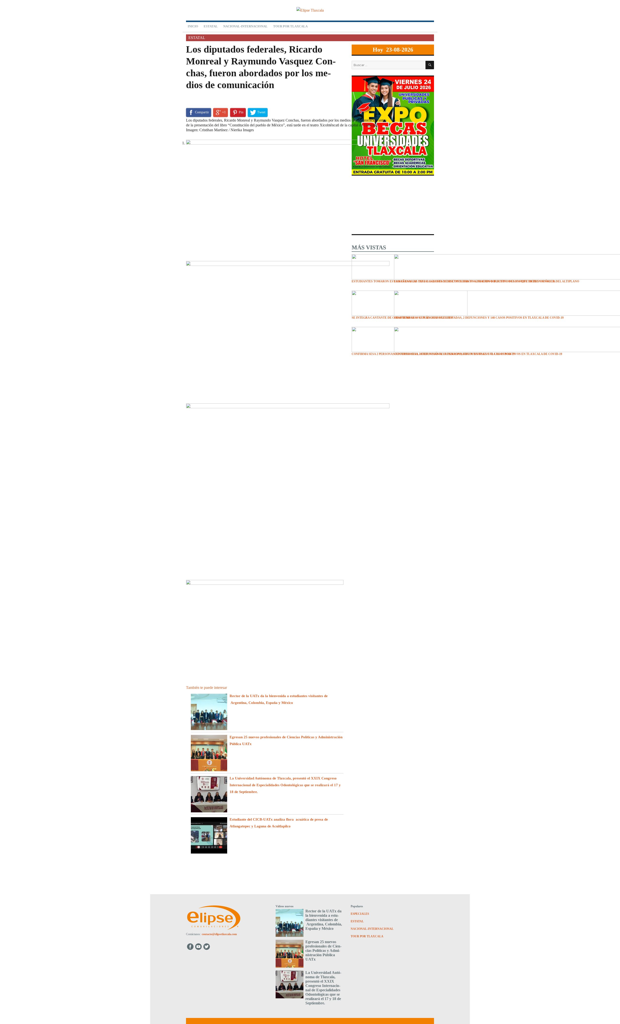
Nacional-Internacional (245, 26)
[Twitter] (207, 946)
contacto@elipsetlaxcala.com (219, 934)
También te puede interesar (206, 687)
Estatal (211, 26)
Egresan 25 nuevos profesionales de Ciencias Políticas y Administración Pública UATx (323, 950)
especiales (360, 914)
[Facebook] (190, 946)
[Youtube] (198, 946)
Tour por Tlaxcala (290, 26)
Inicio (193, 26)
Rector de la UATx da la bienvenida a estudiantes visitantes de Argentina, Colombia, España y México (323, 920)
